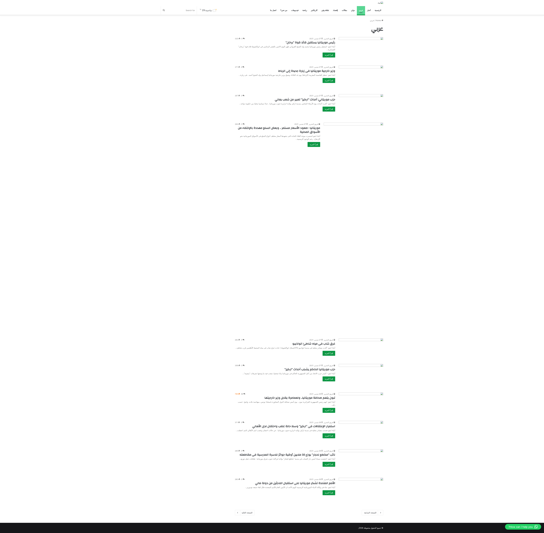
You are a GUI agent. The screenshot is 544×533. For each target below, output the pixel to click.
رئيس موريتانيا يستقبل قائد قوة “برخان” (310, 42)
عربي (361, 10)
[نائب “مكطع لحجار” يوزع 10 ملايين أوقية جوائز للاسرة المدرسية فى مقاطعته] (361, 461)
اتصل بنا (273, 10)
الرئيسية (378, 10)
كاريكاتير (314, 10)
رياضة (304, 10)
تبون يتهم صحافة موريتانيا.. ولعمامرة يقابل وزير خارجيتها (299, 397)
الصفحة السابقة (370, 512)
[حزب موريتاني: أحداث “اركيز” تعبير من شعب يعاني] (361, 106)
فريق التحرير (328, 39)
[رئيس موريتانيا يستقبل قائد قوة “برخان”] (361, 49)
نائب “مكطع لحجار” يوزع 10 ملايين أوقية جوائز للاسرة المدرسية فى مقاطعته (287, 454)
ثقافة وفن (325, 10)
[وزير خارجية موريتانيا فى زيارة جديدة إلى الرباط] (361, 78)
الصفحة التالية (247, 512)
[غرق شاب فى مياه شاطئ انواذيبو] (361, 349)
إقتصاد (335, 10)
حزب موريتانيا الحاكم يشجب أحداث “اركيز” (309, 369)
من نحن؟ (283, 10)
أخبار (369, 10)
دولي (353, 10)
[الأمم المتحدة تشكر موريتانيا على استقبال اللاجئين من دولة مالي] (361, 490)
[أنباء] (380, 3)
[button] (523, 527)
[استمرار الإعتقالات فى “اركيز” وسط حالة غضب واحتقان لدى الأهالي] (361, 433)
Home (379, 20)
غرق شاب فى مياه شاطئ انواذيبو (313, 343)
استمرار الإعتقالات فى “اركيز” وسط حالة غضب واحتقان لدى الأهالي (293, 426)
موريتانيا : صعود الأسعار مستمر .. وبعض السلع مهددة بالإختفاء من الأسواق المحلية (279, 129)
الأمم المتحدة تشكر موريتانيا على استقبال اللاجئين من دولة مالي (295, 483)
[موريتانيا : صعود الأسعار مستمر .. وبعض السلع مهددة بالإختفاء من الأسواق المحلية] (353, 229)
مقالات (344, 10)
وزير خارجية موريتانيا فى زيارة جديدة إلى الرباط (306, 70)
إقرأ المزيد (329, 55)
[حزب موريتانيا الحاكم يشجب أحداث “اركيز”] (361, 376)
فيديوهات (294, 10)
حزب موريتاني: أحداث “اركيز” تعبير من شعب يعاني (305, 99)
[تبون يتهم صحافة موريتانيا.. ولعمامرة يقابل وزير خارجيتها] (361, 404)
